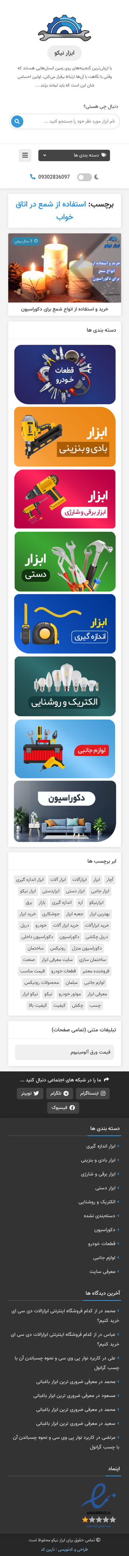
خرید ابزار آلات (65, 925)
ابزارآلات (79, 879)
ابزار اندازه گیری (30, 879)
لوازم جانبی (94, 982)
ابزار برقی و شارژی (98, 1174)
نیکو (48, 994)
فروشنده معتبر (95, 971)
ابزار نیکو (28, 891)
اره (80, 902)
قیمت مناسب (32, 971)
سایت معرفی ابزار (57, 959)
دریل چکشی (97, 937)
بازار (42, 902)
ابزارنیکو (96, 902)
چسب (95, 1005)
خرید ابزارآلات (97, 925)
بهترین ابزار (100, 914)
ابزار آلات (58, 879)
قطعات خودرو (63, 971)
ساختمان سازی (92, 959)
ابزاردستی (50, 891)
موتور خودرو (70, 994)
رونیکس (58, 948)
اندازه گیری (62, 902)
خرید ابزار (27, 914)
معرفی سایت (102, 1271)
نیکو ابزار (30, 994)
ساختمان (36, 948)
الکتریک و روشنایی (96, 1202)
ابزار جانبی (100, 891)
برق (29, 902)
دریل (24, 925)
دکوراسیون (69, 937)
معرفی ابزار (97, 994)
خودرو (41, 925)
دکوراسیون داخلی (37, 937)
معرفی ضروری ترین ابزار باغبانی (66, 1382)
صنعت (29, 959)
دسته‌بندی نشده (99, 1216)
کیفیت (59, 1005)
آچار (109, 879)
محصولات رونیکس (41, 982)
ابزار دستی (75, 891)
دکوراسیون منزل (87, 948)
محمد (109, 1311)
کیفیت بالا (38, 1005)
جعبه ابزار (74, 914)
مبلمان (72, 982)
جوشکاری (50, 914)
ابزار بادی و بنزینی (98, 1160)
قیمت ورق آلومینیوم (90, 1052)
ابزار (96, 879)
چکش (77, 1005)
